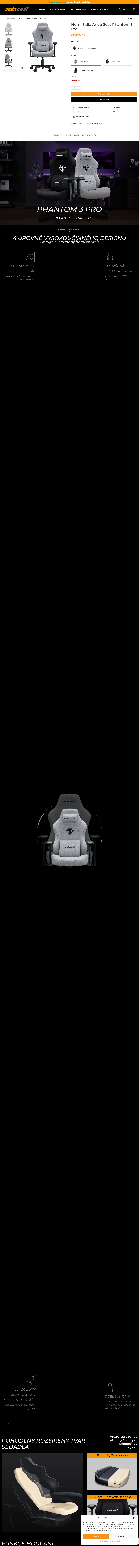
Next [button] (12, 70)
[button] (135, 1518)
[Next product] (133, 18)
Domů (7, 18)
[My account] (124, 9)
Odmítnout (122, 1536)
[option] (9, 29)
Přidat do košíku (104, 94)
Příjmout (95, 1536)
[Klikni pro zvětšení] (21, 68)
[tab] (45, 134)
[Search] (120, 9)
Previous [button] (5, 70)
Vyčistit (76, 76)
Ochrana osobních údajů (112, 1541)
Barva (73, 55)
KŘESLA (14, 18)
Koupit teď (104, 100)
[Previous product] (129, 18)
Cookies (100, 1541)
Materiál (75, 42)
